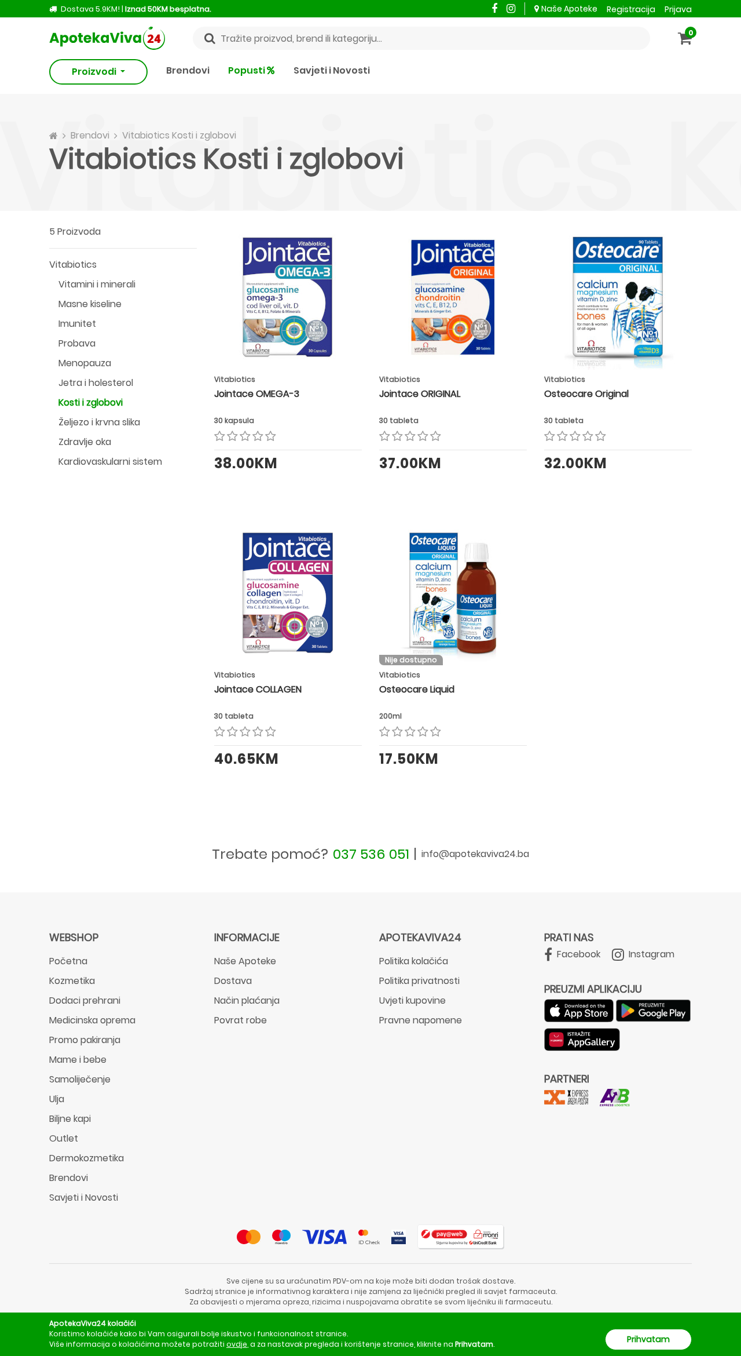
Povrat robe (240, 1020)
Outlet (63, 1138)
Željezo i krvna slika (99, 422)
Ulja (56, 1099)
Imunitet (77, 323)
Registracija (631, 9)
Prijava (678, 9)
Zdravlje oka (84, 442)
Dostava (233, 980)
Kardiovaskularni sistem (110, 461)
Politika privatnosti (419, 980)
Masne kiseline (90, 304)
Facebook (577, 954)
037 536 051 (371, 853)
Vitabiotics (73, 264)
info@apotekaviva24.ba (475, 854)
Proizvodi (95, 71)
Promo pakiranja (84, 1040)
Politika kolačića (413, 961)
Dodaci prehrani (84, 1000)
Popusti (247, 70)
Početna (68, 961)
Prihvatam (648, 1339)
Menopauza (84, 363)
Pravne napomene (420, 1020)
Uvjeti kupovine (412, 1000)
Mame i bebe (78, 1059)
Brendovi (188, 70)
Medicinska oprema (92, 1020)
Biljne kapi (70, 1118)
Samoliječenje (80, 1079)
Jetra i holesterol (95, 382)
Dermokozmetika (86, 1158)
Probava (77, 343)
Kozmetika (72, 980)
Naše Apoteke (569, 8)
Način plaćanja (247, 1000)
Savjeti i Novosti (332, 70)
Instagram (650, 954)
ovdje (236, 1344)
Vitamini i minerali (96, 284)
